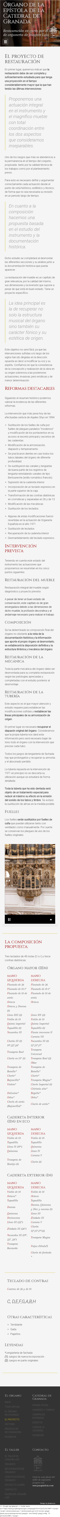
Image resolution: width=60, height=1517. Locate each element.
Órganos (10, 1464)
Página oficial (40, 1405)
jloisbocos (51, 1503)
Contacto (11, 1489)
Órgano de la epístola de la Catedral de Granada (23, 13)
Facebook (10, 1437)
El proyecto (12, 1419)
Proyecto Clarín (14, 1485)
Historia (10, 1424)
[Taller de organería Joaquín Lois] (37, 1464)
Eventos (37, 1422)
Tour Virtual (12, 1407)
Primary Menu (5, 41)
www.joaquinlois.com (43, 1485)
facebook (38, 1435)
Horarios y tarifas (43, 1410)
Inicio (8, 1402)
